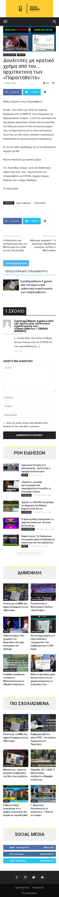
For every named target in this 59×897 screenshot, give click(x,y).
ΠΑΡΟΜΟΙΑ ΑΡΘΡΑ (16, 263)
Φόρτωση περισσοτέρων (28, 553)
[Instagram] (25, 877)
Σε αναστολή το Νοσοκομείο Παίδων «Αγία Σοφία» (42, 606)
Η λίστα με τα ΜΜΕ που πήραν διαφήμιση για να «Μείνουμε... (15, 606)
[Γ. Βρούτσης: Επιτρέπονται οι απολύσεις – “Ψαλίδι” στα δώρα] (43, 793)
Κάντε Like (49, 847)
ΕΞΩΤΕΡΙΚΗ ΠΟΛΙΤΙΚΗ (40, 730)
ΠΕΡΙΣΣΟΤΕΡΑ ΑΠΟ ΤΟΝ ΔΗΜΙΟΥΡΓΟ (26, 271)
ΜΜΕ (6, 599)
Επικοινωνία (38, 887)
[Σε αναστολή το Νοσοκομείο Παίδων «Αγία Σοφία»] (43, 592)
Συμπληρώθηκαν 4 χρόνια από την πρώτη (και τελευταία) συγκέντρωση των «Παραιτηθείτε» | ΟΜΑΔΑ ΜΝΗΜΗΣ (33, 326)
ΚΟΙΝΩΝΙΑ (26, 495)
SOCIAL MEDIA (9, 55)
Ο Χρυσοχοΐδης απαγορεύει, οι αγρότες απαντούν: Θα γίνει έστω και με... (37, 522)
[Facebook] (17, 877)
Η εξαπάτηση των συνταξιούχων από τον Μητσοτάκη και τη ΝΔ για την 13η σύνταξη (15, 245)
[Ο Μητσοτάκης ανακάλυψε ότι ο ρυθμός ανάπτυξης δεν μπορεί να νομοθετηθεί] (15, 793)
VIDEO (24, 475)
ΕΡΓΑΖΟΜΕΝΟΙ (28, 529)
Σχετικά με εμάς (22, 887)
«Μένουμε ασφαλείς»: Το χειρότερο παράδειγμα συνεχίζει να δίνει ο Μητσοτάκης (43, 245)
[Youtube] (42, 877)
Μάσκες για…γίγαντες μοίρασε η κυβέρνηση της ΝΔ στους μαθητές (15, 773)
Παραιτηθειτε (40, 203)
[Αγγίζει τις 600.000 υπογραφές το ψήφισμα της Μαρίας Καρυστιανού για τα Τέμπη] (11, 506)
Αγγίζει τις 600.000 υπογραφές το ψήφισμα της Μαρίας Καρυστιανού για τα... (37, 505)
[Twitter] (34, 877)
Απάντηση (18, 351)
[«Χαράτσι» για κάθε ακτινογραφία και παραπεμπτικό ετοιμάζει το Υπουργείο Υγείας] (11, 486)
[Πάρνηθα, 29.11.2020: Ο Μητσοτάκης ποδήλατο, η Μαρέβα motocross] (43, 758)
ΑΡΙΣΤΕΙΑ (21, 55)
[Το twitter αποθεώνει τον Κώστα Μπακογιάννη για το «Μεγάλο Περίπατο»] (15, 663)
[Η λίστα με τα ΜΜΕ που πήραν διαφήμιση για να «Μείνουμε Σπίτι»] (15, 592)
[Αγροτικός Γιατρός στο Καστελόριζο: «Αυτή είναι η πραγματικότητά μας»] (11, 467)
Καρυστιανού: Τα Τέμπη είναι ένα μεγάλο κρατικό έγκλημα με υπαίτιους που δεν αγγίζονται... (38, 539)
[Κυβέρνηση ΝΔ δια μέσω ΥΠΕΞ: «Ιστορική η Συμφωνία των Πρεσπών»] (43, 723)
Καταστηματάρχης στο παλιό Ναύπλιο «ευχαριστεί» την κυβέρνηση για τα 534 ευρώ (43, 642)
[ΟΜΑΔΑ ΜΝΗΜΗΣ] (29, 8)
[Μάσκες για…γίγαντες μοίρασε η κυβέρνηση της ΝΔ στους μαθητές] (15, 758)
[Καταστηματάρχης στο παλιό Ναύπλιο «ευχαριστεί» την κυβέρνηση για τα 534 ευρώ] (43, 624)
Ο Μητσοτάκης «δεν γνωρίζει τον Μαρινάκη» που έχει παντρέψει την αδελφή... (13, 642)
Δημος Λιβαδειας (23, 203)
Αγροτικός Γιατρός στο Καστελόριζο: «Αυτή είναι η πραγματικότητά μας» (35, 468)
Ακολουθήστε (47, 854)
